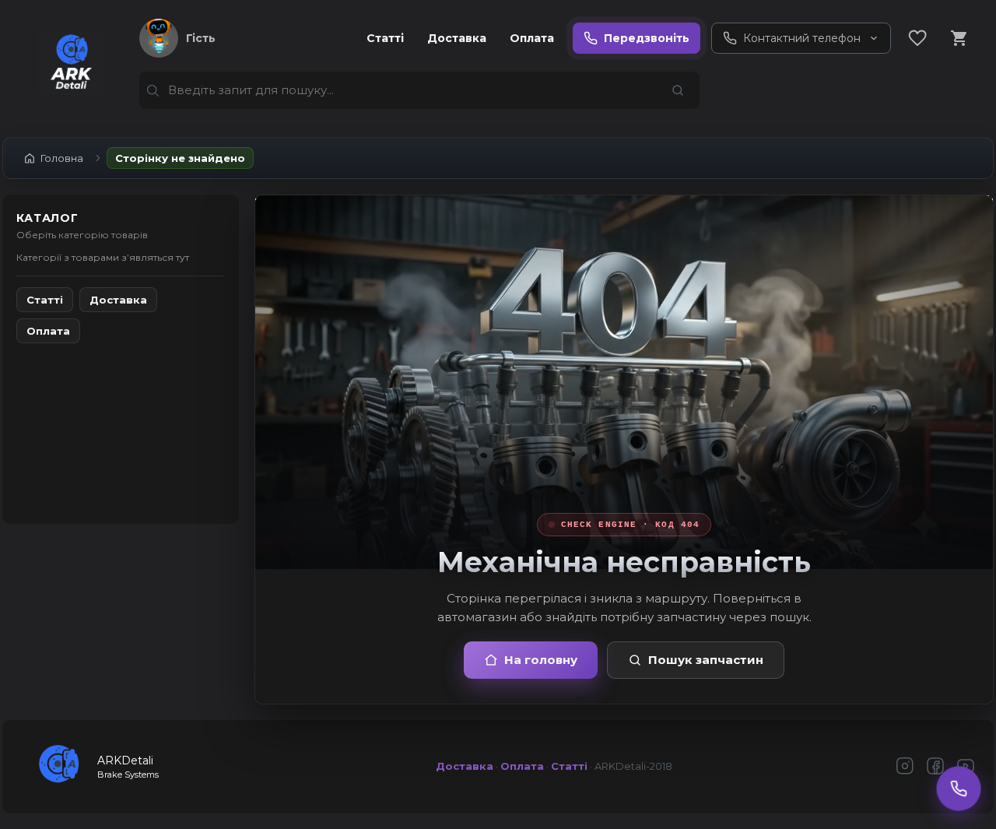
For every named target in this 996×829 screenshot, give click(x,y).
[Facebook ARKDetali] (935, 767)
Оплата (532, 38)
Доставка (456, 38)
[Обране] (917, 38)
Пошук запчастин (705, 659)
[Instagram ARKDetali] (905, 767)
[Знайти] (678, 90)
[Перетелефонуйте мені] (958, 788)
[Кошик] (959, 38)
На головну (540, 659)
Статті (385, 38)
